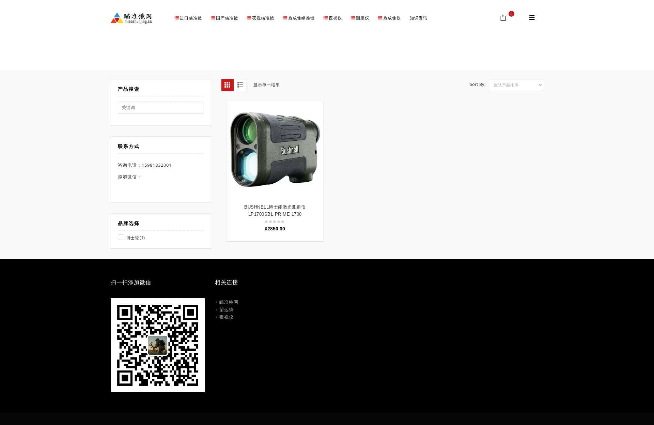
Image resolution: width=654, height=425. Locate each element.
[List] (240, 85)
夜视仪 (226, 317)
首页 (447, 54)
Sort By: (477, 84)
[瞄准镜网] (131, 18)
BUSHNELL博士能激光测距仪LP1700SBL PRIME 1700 (275, 210)
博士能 (132, 238)
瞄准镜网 (228, 302)
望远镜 (226, 309)
